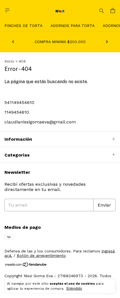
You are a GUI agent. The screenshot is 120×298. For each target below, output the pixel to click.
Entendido (74, 288)
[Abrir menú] (7, 10)
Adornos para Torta (73, 25)
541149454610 (19, 102)
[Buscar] (101, 10)
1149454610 (16, 112)
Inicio (9, 61)
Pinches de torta (23, 25)
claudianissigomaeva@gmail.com (40, 122)
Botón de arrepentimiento (41, 255)
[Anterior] (13, 41)
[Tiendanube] (26, 266)
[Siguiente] (107, 41)
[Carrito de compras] (113, 11)
